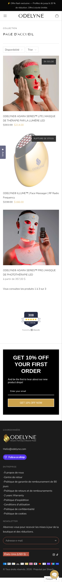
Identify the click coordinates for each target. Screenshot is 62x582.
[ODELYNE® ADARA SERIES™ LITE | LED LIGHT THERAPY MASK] (31, 83)
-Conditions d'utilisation (16, 504)
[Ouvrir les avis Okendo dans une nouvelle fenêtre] (31, 329)
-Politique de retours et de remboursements (27, 491)
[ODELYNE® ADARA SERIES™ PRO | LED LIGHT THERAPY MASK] (31, 237)
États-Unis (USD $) (15, 554)
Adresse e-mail (13, 537)
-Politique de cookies (14, 513)
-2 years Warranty (13, 495)
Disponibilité (12, 49)
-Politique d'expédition (16, 500)
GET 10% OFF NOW (31, 403)
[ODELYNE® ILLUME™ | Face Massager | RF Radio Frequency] (31, 160)
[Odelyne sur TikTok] (57, 555)
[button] (54, 574)
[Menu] (5, 16)
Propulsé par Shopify (43, 569)
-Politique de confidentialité (18, 509)
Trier (30, 49)
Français (49, 579)
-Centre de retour (12, 477)
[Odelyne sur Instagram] (54, 555)
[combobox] (51, 579)
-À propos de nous (13, 472)
